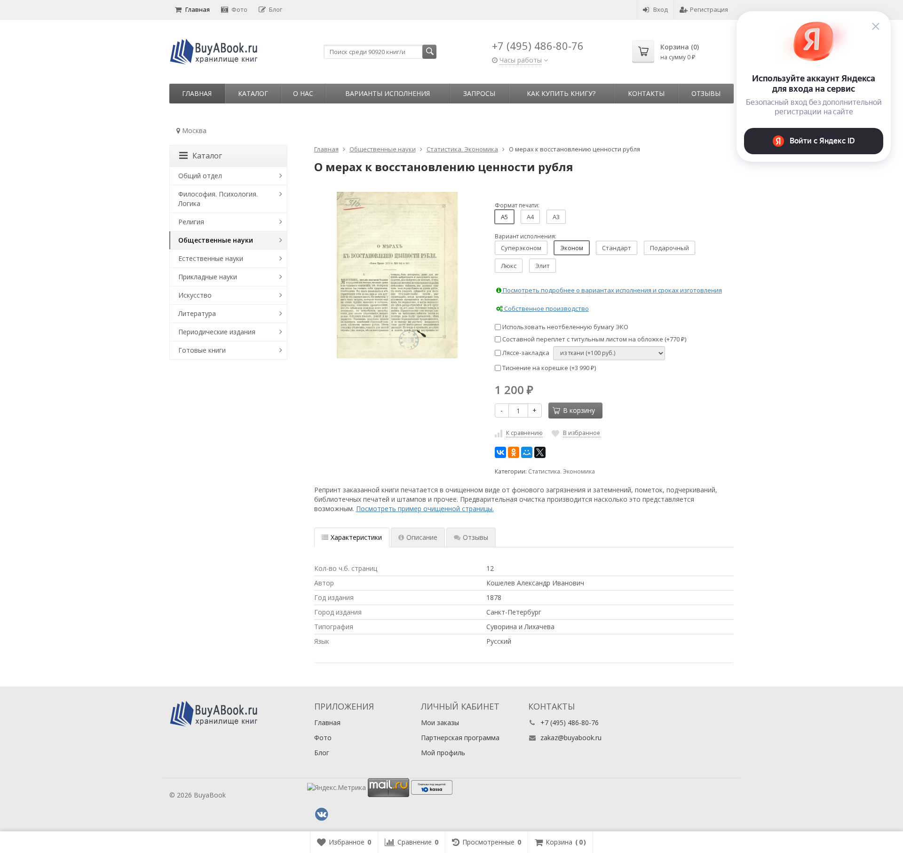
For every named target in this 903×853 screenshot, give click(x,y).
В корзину (579, 410)
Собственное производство (546, 308)
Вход (660, 9)
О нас (303, 93)
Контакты (646, 93)
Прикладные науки (207, 276)
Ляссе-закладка (525, 352)
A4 (530, 217)
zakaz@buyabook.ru (571, 737)
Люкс (508, 265)
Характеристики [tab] (356, 537)
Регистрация (709, 9)
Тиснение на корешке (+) (548, 367)
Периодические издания (216, 331)
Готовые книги (202, 350)
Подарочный (669, 248)
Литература (197, 313)
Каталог (253, 93)
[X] (540, 452)
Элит (542, 265)
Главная (197, 9)
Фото (239, 9)
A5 (504, 217)
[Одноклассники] (513, 452)
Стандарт (616, 248)
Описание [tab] (421, 537)
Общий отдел (200, 175)
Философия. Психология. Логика (218, 199)
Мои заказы (440, 722)
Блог (275, 9)
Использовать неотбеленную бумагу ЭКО (564, 327)
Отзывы (706, 93)
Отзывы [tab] (475, 537)
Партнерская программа (460, 737)
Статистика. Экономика (561, 471)
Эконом (571, 248)
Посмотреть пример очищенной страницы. (425, 508)
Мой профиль (443, 752)
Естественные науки (210, 258)
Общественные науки (215, 240)
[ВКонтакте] (500, 452)
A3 (556, 217)
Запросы (479, 93)
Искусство (195, 295)
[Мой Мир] (526, 452)
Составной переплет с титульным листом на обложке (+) (593, 339)
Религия (191, 221)
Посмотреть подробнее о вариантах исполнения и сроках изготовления (611, 290)
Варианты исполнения (387, 93)
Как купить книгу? (561, 93)
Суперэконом (521, 248)
